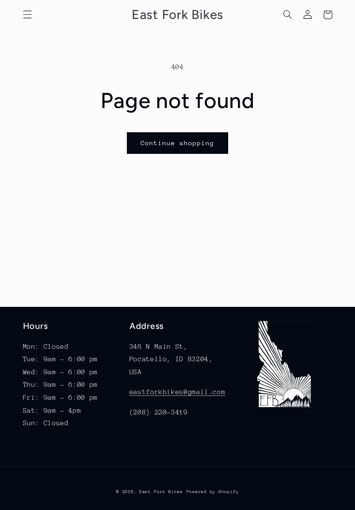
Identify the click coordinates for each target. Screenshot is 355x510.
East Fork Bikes (161, 491)
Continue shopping (178, 143)
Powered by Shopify (213, 491)
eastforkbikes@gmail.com (177, 392)
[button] (27, 15)
